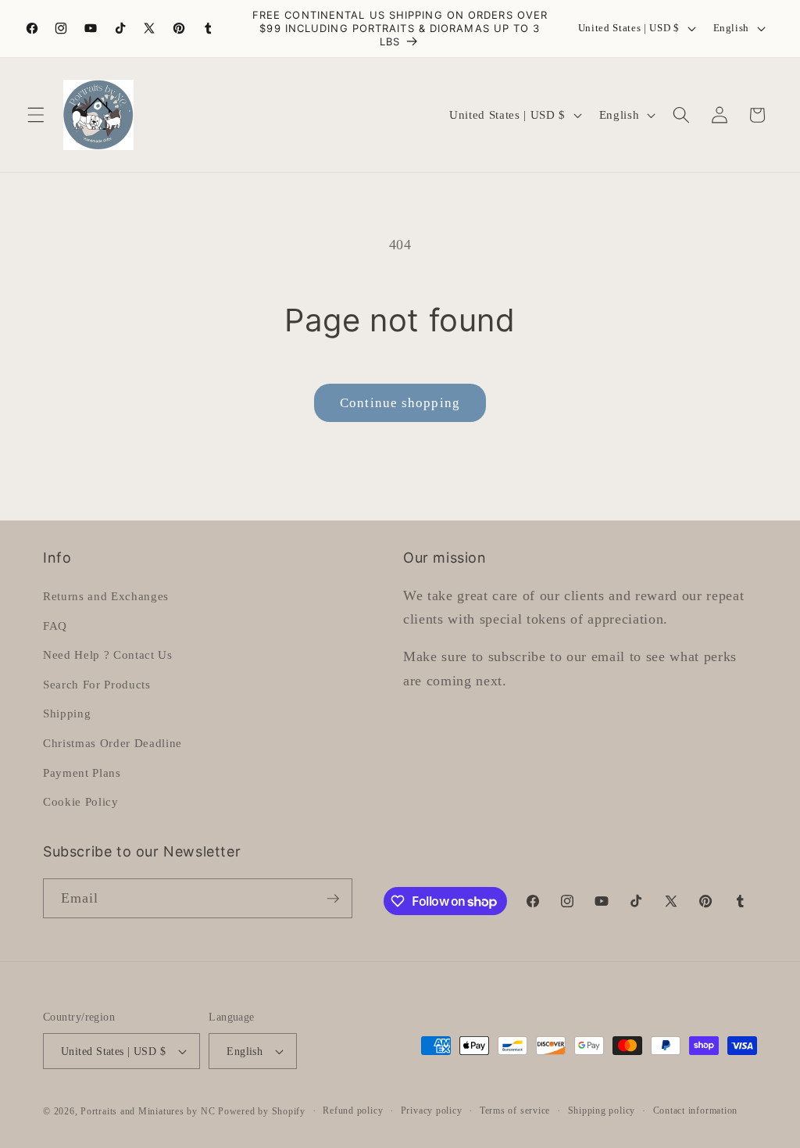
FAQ (55, 625)
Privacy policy (431, 1110)
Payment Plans (82, 772)
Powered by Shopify (261, 1111)
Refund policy (353, 1110)
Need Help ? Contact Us (108, 654)
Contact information (695, 1110)
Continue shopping (400, 402)
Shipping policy (602, 1110)
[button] (36, 115)
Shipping (67, 713)
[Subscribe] (333, 898)
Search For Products (97, 684)
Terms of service (515, 1110)
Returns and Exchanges (106, 596)
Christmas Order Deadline (112, 742)
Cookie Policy (81, 801)
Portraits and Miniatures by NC (147, 1111)
